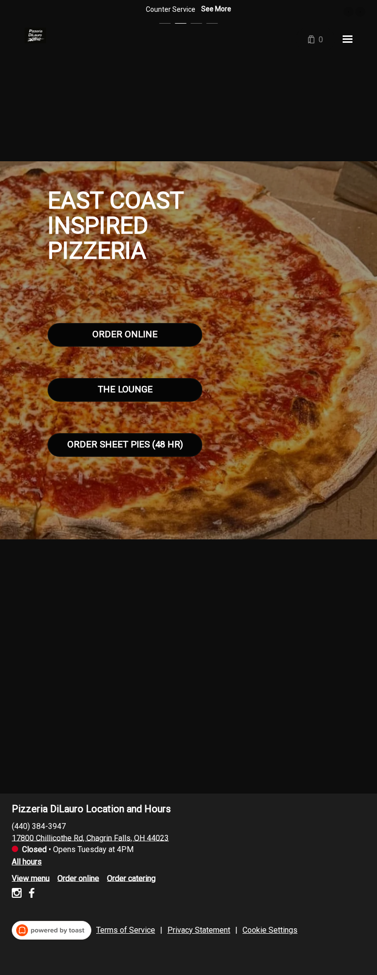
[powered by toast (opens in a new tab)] (51, 930)
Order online (78, 878)
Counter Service (170, 9)
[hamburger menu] (347, 39)
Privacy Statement (198, 930)
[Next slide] (360, 12)
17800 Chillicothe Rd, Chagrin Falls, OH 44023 (90, 837)
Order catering (131, 878)
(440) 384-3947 (39, 825)
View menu (31, 878)
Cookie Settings (269, 930)
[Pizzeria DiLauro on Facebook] (30, 894)
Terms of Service (125, 930)
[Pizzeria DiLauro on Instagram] (18, 894)
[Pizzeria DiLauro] (35, 35)
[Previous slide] (348, 12)
